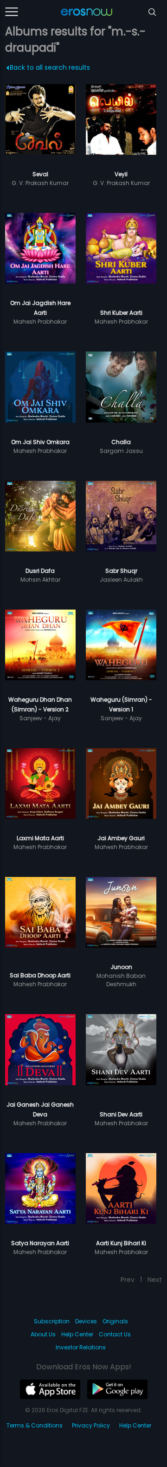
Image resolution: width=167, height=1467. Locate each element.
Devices (86, 1321)
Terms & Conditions (34, 1425)
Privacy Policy (91, 1425)
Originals (115, 1321)
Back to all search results (50, 67)
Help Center (77, 1334)
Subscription (52, 1321)
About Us (43, 1334)
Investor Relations (81, 1347)
